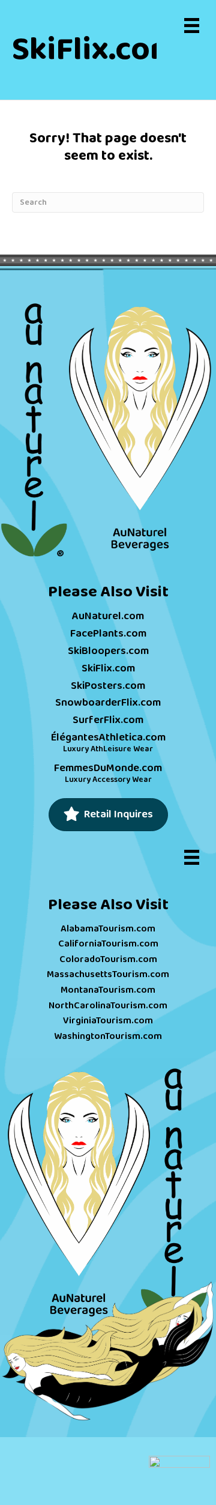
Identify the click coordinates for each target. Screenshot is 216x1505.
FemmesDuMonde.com (108, 768)
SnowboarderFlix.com (108, 702)
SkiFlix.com (108, 668)
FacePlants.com (108, 633)
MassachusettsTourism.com (108, 974)
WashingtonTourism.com (108, 1036)
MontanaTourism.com (108, 990)
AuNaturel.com (108, 616)
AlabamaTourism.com (108, 928)
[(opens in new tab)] (108, 430)
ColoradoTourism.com (108, 959)
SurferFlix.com (108, 720)
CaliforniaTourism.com (108, 943)
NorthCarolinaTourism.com (108, 1005)
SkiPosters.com (108, 685)
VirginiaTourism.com (108, 1020)
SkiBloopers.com (108, 651)
